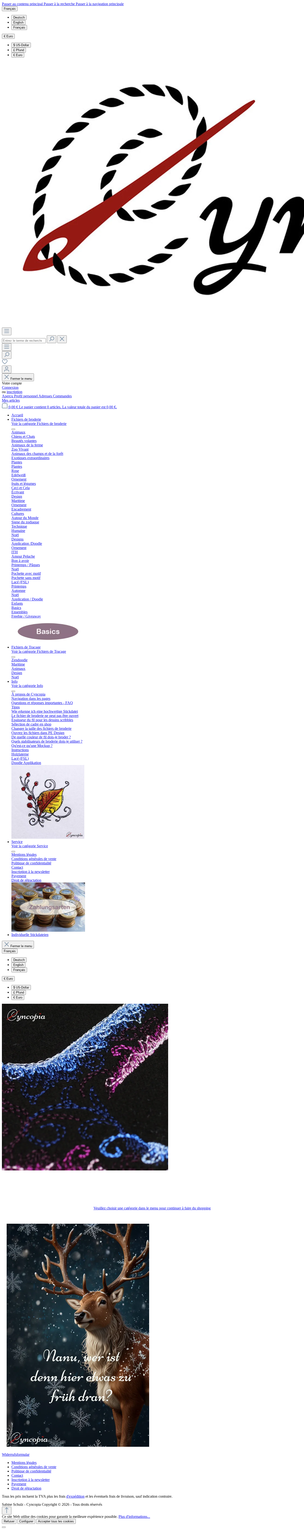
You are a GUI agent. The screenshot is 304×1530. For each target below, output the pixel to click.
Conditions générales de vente (33, 1467)
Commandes (62, 396)
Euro (17, 55)
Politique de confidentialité (31, 1471)
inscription (14, 392)
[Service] (48, 930)
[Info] (47, 837)
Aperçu (8, 396)
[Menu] (6, 331)
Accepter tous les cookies (56, 1521)
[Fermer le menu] (13, 429)
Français (19, 27)
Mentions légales (24, 1463)
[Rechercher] (51, 339)
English (18, 22)
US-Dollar (21, 45)
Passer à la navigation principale (100, 4)
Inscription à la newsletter (30, 1480)
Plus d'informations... (134, 1517)
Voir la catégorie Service (29, 846)
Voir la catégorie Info (27, 686)
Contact (17, 1475)
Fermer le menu (21, 378)
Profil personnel (26, 396)
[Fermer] (4, 1527)
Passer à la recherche (60, 4)
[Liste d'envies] (5, 363)
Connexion (10, 387)
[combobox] (24, 340)
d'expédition (75, 1496)
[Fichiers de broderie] (48, 643)
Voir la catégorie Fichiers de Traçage (38, 651)
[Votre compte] (6, 369)
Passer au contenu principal (23, 4)
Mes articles (11, 400)
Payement (18, 1484)
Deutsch (19, 17)
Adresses (45, 396)
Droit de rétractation (26, 1488)
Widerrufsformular (15, 1454)
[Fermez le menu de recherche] (62, 339)
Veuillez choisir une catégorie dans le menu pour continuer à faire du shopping (152, 1208)
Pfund (18, 50)
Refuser (9, 1521)
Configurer (26, 1521)
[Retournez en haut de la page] (6, 1511)
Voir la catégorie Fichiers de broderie (38, 424)
